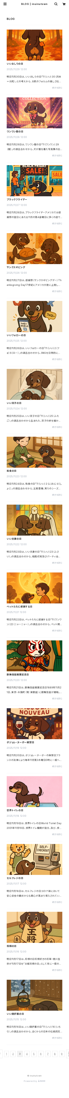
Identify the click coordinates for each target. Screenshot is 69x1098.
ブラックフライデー (17, 199)
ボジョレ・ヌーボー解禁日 (20, 742)
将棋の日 (12, 946)
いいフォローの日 (16, 335)
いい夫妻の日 (14, 539)
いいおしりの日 (15, 64)
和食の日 (12, 471)
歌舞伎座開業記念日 (18, 674)
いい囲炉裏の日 (15, 1014)
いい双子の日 (14, 403)
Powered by (31, 1081)
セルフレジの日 (15, 878)
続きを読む (57, 87)
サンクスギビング (16, 267)
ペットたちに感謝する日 (19, 606)
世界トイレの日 (15, 810)
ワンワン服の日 (15, 131)
